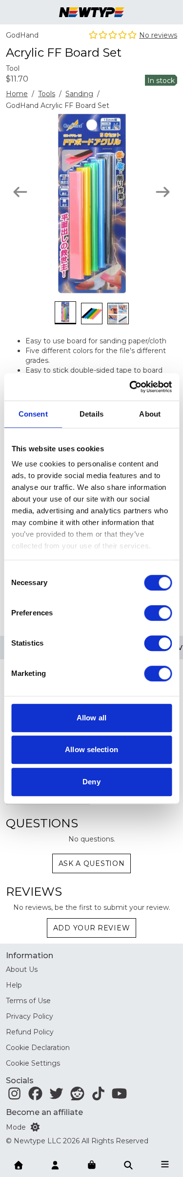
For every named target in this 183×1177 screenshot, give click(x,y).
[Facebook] (35, 1096)
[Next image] (162, 192)
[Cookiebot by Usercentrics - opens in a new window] (130, 386)
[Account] (55, 1164)
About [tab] (150, 414)
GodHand (22, 35)
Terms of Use (28, 1000)
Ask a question (92, 863)
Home (17, 93)
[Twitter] (56, 1096)
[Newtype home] (91, 12)
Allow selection (91, 749)
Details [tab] (91, 414)
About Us (22, 969)
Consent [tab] (33, 414)
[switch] (158, 613)
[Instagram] (14, 1096)
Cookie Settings (33, 1063)
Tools (46, 93)
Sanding (79, 93)
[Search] (128, 1164)
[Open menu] (165, 1164)
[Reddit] (77, 1096)
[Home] (18, 1164)
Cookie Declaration (38, 1047)
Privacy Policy (29, 1016)
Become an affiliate (44, 1112)
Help (14, 985)
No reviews (158, 35)
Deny (91, 782)
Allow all (91, 718)
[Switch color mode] (35, 1127)
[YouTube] (119, 1096)
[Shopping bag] (92, 1165)
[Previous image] (20, 192)
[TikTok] (98, 1096)
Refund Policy (30, 1032)
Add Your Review (91, 928)
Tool (13, 68)
